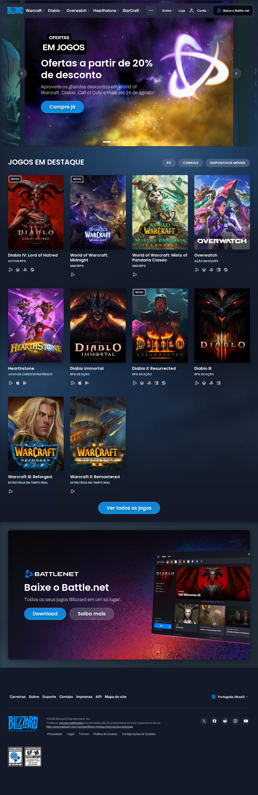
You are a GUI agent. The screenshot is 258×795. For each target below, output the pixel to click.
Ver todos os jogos (129, 508)
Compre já (62, 107)
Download (45, 613)
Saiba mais (92, 613)
